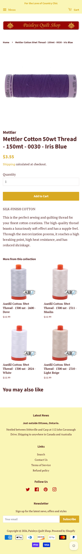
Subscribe (69, 519)
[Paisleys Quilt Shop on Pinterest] (45, 490)
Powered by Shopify (63, 531)
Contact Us (41, 460)
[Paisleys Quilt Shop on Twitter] (28, 490)
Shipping (9, 164)
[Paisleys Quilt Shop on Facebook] (37, 490)
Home (6, 42)
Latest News (41, 415)
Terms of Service (41, 465)
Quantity (9, 174)
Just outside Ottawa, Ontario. (41, 423)
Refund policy (41, 470)
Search (41, 454)
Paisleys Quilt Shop (39, 531)
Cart (76, 10)
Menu (11, 9)
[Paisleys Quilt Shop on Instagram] (54, 490)
